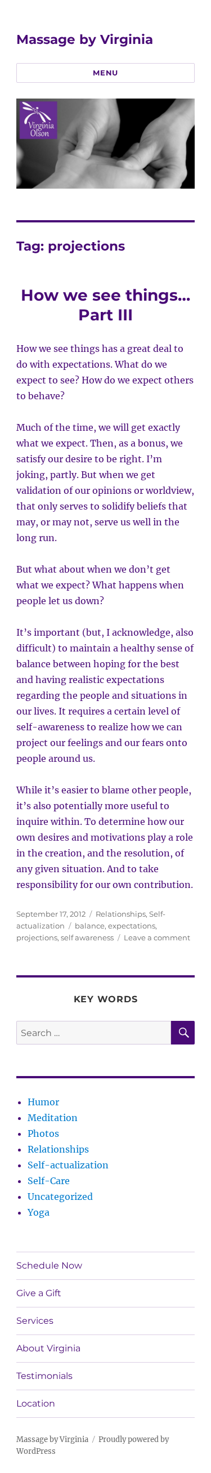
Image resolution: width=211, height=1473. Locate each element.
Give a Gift (38, 1293)
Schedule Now (49, 1265)
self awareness (87, 937)
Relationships (121, 913)
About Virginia (48, 1348)
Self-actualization (68, 1165)
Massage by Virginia (84, 39)
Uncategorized (60, 1196)
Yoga (39, 1212)
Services (34, 1320)
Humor (43, 1102)
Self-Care (49, 1180)
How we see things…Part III (105, 304)
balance (90, 925)
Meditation (53, 1117)
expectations (131, 925)
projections (36, 937)
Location (35, 1403)
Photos (43, 1133)
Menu (105, 72)
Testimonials (44, 1376)
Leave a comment (157, 937)
